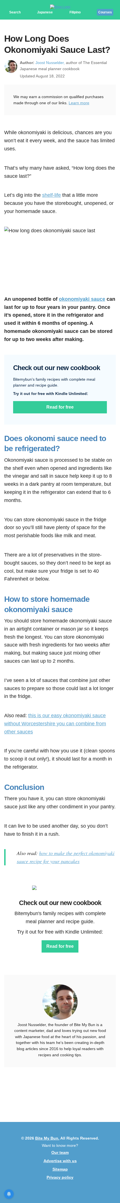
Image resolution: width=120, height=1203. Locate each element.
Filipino (75, 12)
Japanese (45, 12)
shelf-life (51, 195)
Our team (60, 1152)
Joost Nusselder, (50, 62)
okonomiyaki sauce (82, 299)
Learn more (79, 103)
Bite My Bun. (47, 1138)
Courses (105, 12)
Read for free (60, 407)
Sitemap (60, 1169)
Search (15, 12)
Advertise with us (60, 1161)
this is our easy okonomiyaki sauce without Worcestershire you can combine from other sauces (55, 724)
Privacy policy (60, 1177)
